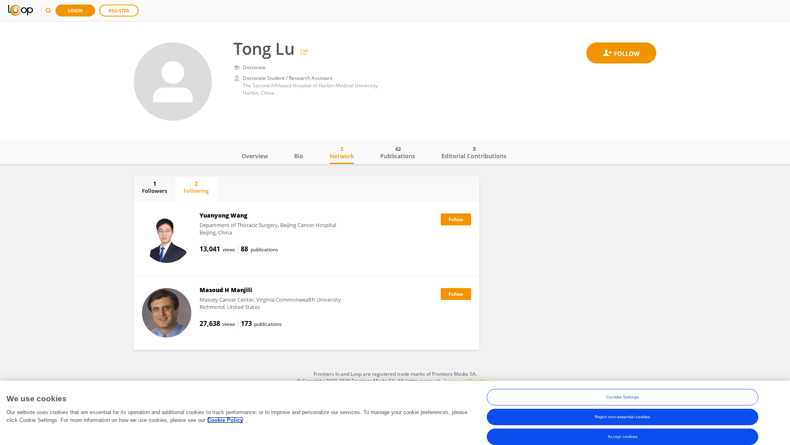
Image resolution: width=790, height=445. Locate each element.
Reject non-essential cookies (623, 417)
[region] (395, 413)
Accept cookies (622, 436)
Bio (298, 156)
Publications (397, 152)
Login (75, 10)
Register (119, 10)
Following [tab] (196, 187)
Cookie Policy (225, 420)
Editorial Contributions (474, 152)
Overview (255, 156)
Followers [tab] (154, 187)
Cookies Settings (622, 397)
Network (342, 152)
